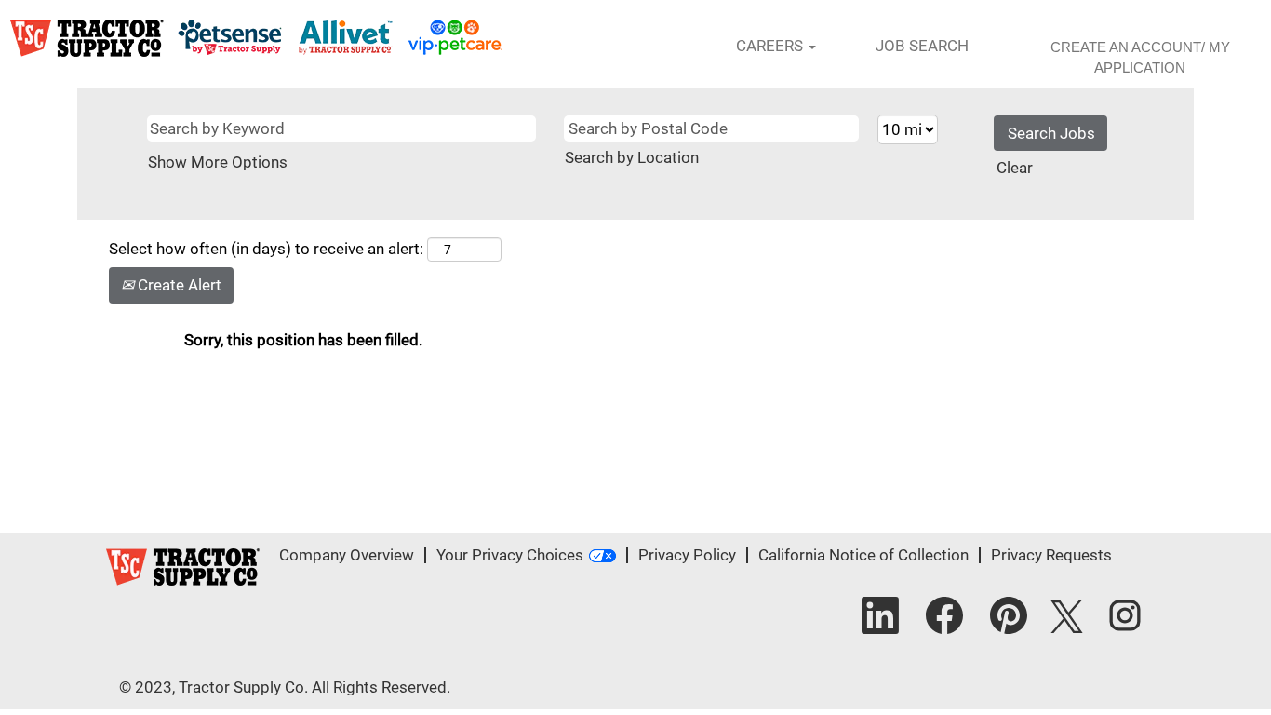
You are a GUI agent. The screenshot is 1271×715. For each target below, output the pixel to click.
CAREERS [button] (771, 45)
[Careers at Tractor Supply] (256, 38)
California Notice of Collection (863, 555)
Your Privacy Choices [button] (509, 555)
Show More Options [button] (218, 162)
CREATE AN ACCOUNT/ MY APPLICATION (1140, 56)
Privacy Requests (1051, 555)
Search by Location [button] (632, 157)
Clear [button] (1015, 167)
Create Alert (177, 285)
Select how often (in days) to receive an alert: (266, 248)
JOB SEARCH (922, 45)
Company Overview (346, 555)
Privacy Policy (687, 555)
